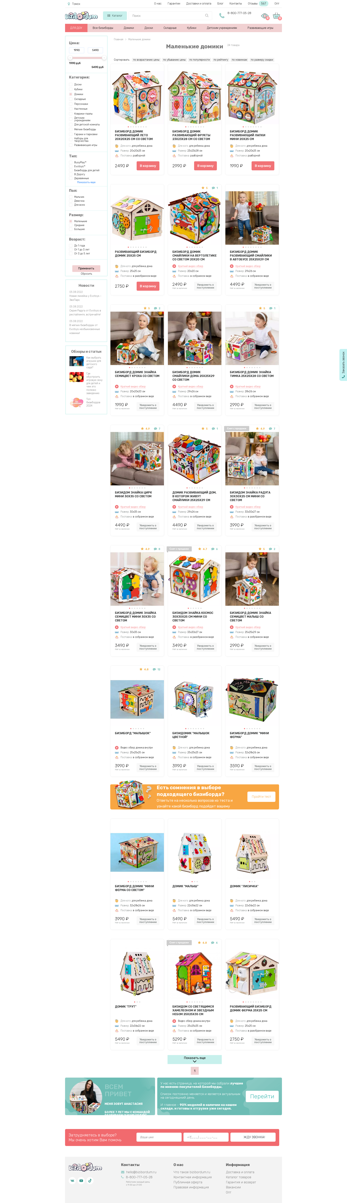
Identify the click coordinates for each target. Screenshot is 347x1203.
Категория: (79, 77)
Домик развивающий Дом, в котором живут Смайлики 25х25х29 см (194, 496)
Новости (86, 285)
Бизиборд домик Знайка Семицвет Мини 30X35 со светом (135, 616)
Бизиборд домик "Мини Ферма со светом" (134, 888)
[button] (128, 126)
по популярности (199, 59)
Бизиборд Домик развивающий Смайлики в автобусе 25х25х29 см (251, 255)
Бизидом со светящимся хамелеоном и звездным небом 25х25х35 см (193, 1010)
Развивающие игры (260, 28)
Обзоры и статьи (86, 351)
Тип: (73, 156)
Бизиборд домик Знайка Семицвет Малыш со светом (250, 616)
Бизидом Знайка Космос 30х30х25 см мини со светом (192, 616)
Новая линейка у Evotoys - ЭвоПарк (85, 298)
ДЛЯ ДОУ (76, 28)
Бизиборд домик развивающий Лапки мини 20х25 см (247, 135)
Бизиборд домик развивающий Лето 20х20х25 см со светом (134, 135)
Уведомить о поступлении (205, 286)
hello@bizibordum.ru (141, 1172)
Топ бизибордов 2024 (93, 402)
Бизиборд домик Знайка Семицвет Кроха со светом (137, 374)
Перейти (262, 1096)
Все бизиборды (103, 28)
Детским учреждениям (222, 28)
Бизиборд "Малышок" (133, 733)
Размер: (76, 215)
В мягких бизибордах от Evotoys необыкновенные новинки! (84, 329)
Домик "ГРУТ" (125, 1006)
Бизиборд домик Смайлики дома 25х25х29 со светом (193, 375)
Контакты (236, 3)
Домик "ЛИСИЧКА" (244, 886)
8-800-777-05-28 (239, 13)
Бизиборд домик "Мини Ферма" (249, 735)
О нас (158, 3)
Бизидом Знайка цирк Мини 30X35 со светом (133, 494)
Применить (86, 268)
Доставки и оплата (198, 3)
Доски (149, 28)
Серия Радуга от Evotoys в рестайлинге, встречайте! (85, 312)
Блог (220, 3)
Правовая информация (191, 1187)
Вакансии (233, 1187)
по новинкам (239, 59)
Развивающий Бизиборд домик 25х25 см (136, 253)
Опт (277, 3)
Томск (76, 4)
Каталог (117, 15)
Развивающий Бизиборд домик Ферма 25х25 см (250, 1008)
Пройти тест (261, 797)
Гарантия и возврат (241, 1182)
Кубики (191, 28)
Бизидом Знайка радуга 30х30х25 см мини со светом (250, 496)
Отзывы (257, 3)
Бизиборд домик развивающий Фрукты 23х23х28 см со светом (191, 135)
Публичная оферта (188, 1182)
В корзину (148, 166)
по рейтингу (221, 59)
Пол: (73, 191)
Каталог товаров (238, 1177)
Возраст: (77, 239)
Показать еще (195, 1058)
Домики (129, 28)
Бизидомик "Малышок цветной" (190, 735)
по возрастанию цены (146, 59)
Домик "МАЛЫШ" (185, 886)
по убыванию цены (174, 59)
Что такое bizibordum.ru (192, 1172)
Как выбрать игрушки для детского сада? (93, 362)
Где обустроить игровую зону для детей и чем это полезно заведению (94, 383)
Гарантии (174, 3)
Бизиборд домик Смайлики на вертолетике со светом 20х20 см (194, 255)
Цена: (74, 43)
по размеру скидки (262, 59)
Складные (170, 28)
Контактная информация (193, 1177)
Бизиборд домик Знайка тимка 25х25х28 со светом (252, 374)
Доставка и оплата (240, 1172)
